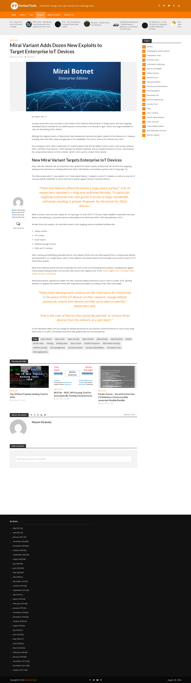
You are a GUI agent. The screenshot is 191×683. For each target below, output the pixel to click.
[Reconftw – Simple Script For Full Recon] (70, 24)
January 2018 (18, 657)
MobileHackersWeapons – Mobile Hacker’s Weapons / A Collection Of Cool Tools (113, 25)
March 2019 (17, 599)
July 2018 (16, 630)
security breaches (75, 347)
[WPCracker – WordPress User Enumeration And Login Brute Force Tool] (12, 24)
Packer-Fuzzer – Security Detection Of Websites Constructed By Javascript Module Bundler (116, 397)
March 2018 (17, 648)
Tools (22, 15)
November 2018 (19, 617)
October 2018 (18, 621)
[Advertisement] (18, 154)
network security (40, 347)
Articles (40, 15)
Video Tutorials (54, 15)
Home (13, 15)
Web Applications (40, 352)
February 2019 (18, 603)
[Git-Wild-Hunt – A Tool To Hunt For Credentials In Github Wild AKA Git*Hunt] (128, 25)
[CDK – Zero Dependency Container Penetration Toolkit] (41, 24)
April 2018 (17, 643)
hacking (50, 343)
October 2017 (18, 670)
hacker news (38, 343)
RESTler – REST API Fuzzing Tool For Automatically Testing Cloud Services (73, 394)
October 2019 (18, 586)
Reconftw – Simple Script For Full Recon (84, 24)
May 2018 (16, 639)
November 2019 (19, 581)
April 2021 (17, 532)
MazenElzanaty (19, 212)
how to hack (76, 343)
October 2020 (18, 550)
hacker (128, 339)
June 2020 (17, 568)
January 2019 (18, 608)
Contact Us (69, 15)
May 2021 (16, 528)
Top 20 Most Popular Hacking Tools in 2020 (29, 396)
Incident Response (92, 343)
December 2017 (19, 661)
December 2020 (19, 541)
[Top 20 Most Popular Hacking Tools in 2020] (29, 376)
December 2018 (19, 612)
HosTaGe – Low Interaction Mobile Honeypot (169, 24)
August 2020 (17, 559)
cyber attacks (46, 339)
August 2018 (17, 625)
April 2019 (17, 594)
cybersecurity (102, 339)
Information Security (111, 343)
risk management (57, 347)
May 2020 (16, 572)
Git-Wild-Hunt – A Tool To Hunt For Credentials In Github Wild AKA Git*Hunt (142, 25)
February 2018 (18, 652)
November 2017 (19, 665)
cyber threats (87, 339)
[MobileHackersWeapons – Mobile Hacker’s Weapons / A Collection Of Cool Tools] (99, 25)
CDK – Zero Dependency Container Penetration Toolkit (55, 24)
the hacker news (114, 347)
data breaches (117, 339)
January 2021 (18, 537)
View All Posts (129, 415)
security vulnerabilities (95, 347)
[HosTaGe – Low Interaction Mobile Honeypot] (157, 24)
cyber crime (60, 339)
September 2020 (19, 554)
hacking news (62, 343)
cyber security (73, 339)
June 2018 (17, 634)
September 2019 (19, 590)
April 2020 (17, 577)
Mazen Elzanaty (18, 210)
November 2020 (19, 546)
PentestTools (31, 680)
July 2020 (16, 563)
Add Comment (18, 228)
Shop (32, 15)
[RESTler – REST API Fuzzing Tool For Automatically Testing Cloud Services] (73, 376)
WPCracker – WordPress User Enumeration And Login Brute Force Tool (26, 24)
